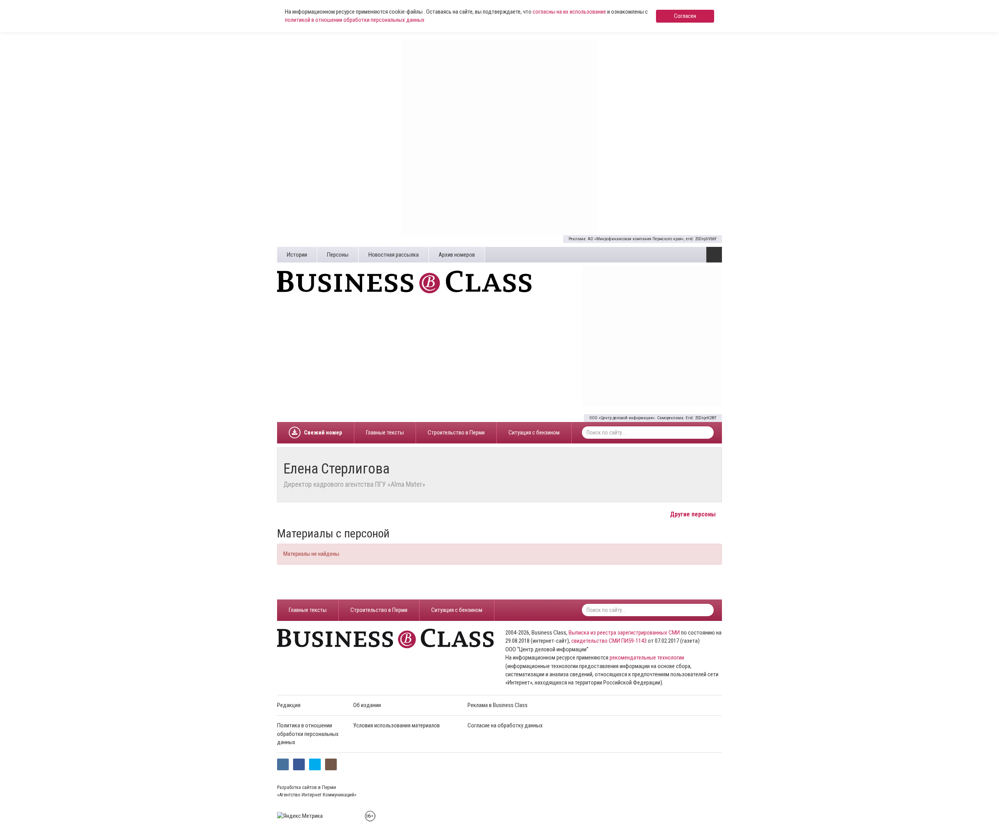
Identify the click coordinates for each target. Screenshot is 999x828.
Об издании (367, 705)
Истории (297, 254)
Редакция (288, 705)
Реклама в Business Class (498, 705)
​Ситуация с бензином (534, 432)
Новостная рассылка (393, 254)
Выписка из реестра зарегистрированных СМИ (624, 632)
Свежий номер (323, 432)
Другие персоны (693, 514)
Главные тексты (385, 432)
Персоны (337, 254)
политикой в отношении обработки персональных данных (355, 19)
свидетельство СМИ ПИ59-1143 (609, 640)
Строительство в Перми (456, 432)
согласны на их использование (569, 11)
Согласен (685, 16)
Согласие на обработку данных (505, 725)
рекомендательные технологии (647, 657)
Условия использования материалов (396, 725)
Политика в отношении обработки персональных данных (308, 734)
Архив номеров (457, 254)
